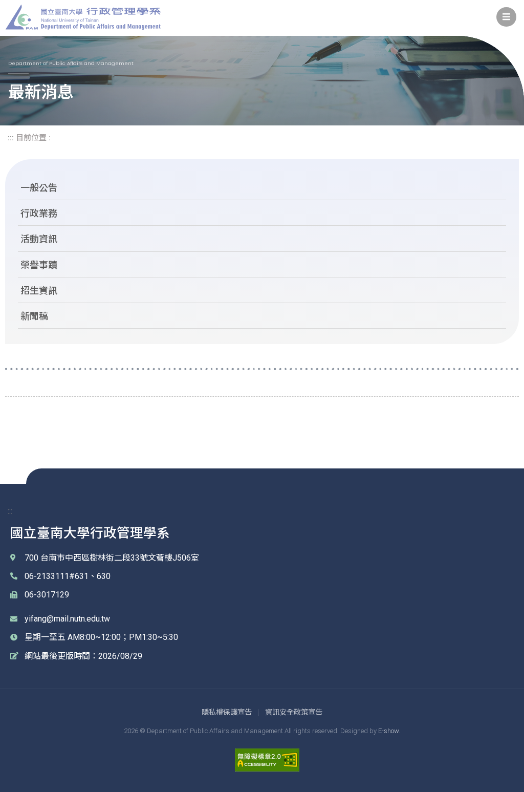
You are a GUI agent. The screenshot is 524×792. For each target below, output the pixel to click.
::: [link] (11, 137)
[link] (506, 17)
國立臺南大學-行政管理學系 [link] (83, 17)
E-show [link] (388, 731)
